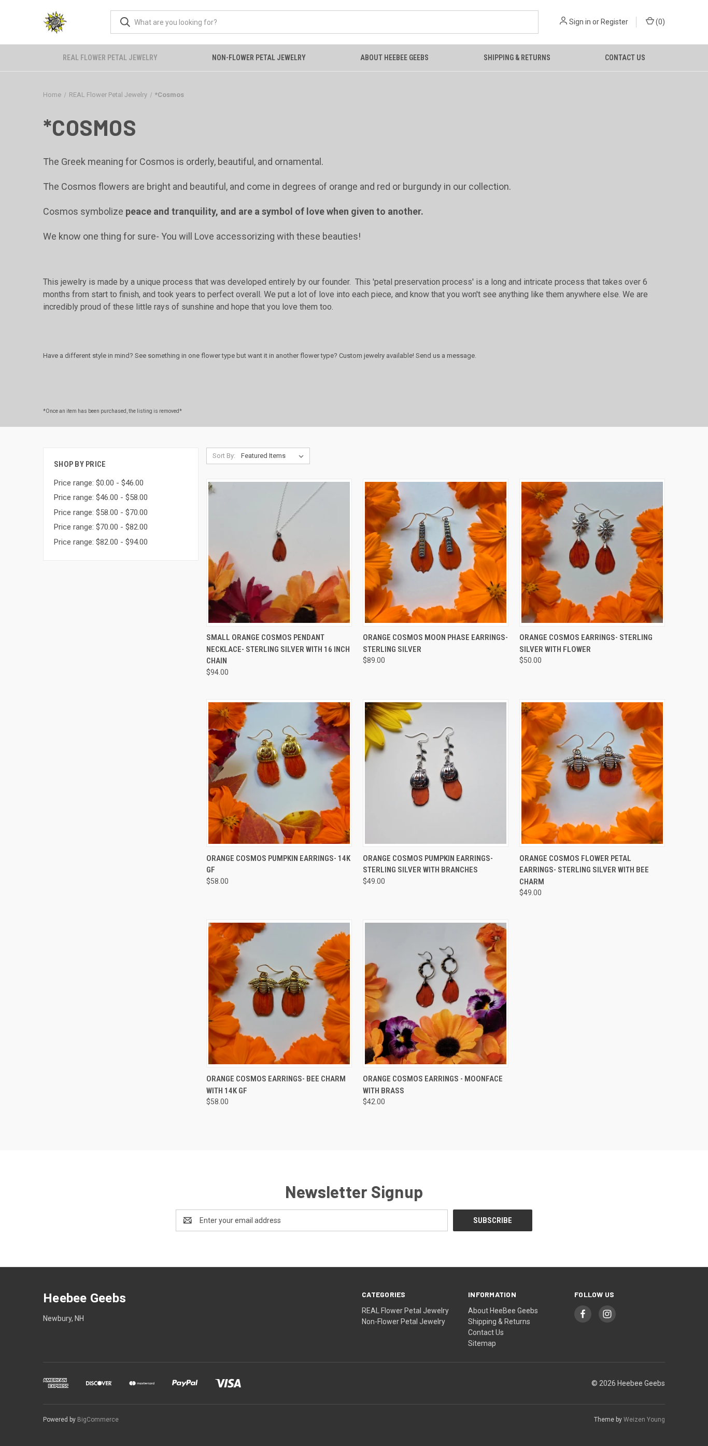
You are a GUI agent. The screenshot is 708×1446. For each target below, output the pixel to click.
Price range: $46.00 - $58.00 (101, 497)
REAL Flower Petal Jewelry (110, 57)
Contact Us (625, 57)
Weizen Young (644, 1419)
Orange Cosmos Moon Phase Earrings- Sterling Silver (435, 643)
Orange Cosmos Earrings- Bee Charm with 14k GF (276, 1084)
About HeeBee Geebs (394, 57)
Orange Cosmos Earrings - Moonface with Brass (433, 1084)
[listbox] (274, 456)
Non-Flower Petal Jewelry (259, 57)
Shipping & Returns (517, 57)
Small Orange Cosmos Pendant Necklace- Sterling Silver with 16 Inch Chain (278, 649)
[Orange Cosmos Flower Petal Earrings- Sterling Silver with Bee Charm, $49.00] (592, 773)
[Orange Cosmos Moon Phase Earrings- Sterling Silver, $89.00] (435, 552)
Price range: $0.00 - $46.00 (99, 483)
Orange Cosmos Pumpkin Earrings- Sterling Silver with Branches (428, 864)
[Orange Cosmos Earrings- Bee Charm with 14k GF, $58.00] (279, 993)
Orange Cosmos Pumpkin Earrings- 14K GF (278, 864)
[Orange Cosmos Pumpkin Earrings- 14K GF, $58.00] (279, 773)
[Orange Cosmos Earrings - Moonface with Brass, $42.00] (435, 993)
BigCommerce (98, 1419)
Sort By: (224, 456)
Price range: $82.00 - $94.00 (101, 542)
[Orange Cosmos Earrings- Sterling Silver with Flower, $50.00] (592, 552)
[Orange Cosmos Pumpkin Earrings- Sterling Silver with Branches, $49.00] (435, 773)
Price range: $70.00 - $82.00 (101, 527)
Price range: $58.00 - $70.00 (101, 512)
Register (614, 22)
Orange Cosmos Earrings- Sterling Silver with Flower (586, 643)
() (659, 22)
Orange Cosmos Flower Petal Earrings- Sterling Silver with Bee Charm (584, 870)
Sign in (580, 22)
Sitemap (482, 1343)
